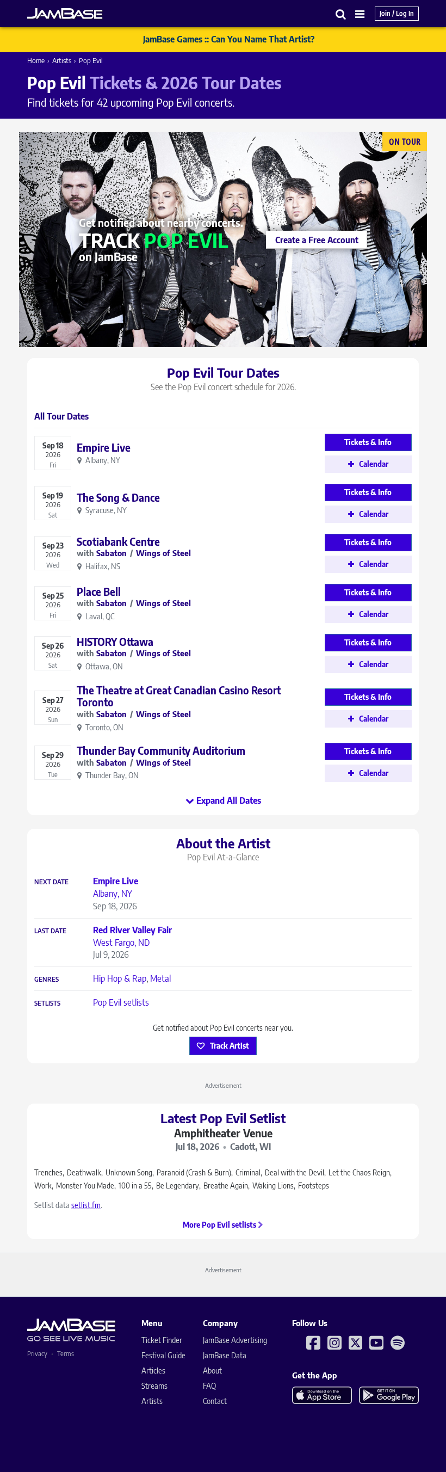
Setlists (47, 1003)
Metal (160, 978)
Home (36, 60)
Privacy (37, 1354)
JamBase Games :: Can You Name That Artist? (228, 39)
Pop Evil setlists (121, 1002)
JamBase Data (224, 1355)
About (212, 1370)
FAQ (209, 1385)
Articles (153, 1370)
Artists (61, 60)
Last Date (50, 931)
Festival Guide (163, 1355)
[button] (341, 14)
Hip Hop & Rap (119, 978)
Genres (46, 979)
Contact (215, 1401)
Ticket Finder (161, 1340)
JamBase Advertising (235, 1340)
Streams (154, 1385)
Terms (65, 1354)
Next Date (51, 882)
